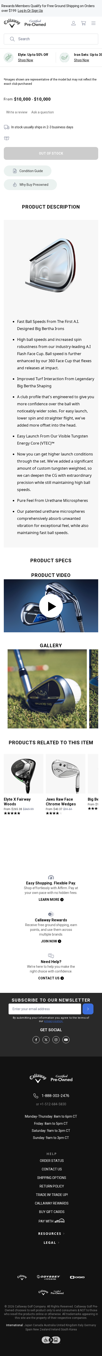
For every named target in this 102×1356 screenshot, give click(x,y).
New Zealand (42, 1329)
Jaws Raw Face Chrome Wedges (61, 801)
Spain (28, 1329)
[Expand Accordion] (63, 1233)
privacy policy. (53, 1021)
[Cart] (83, 23)
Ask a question (42, 112)
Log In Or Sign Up (30, 11)
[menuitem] (73, 23)
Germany (90, 1325)
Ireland (55, 1329)
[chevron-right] (88, 1009)
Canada (38, 1325)
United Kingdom (66, 1325)
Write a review (17, 112)
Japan (28, 1325)
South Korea (69, 1329)
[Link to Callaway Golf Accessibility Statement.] (51, 1339)
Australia (50, 1325)
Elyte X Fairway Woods (17, 801)
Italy (80, 1325)
